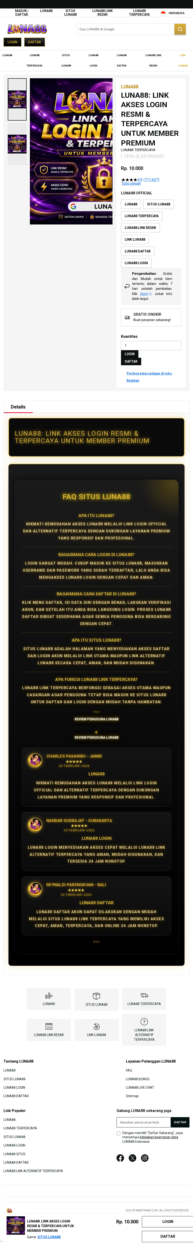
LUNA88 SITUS (14, 1154)
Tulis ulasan (131, 183)
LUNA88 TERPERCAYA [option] (142, 216)
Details (18, 407)
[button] (17, 99)
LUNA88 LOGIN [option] (136, 263)
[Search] (180, 29)
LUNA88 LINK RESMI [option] (140, 228)
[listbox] (151, 234)
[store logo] (27, 29)
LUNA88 (46, 11)
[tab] (18, 407)
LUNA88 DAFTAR (16, 1096)
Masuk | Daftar (21, 12)
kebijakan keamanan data (159, 1137)
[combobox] (131, 29)
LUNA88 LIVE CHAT (140, 1087)
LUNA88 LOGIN (14, 1087)
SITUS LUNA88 (70, 12)
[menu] (96, 60)
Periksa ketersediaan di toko (149, 373)
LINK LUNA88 (96, 1035)
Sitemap (132, 1096)
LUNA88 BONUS (137, 1079)
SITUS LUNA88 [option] (158, 204)
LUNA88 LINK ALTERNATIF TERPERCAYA (144, 1034)
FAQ (129, 1070)
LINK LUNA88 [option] (135, 239)
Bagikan (133, 380)
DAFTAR (131, 361)
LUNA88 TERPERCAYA (139, 12)
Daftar (34, 42)
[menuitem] (7, 55)
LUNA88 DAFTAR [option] (138, 251)
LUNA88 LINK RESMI (102, 12)
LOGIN (130, 354)
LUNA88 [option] (131, 204)
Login (12, 42)
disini (144, 294)
